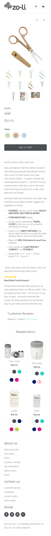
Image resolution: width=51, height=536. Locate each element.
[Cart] (43, 6)
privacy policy (11, 496)
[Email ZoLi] (23, 514)
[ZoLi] (15, 8)
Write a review (31, 319)
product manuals (12, 462)
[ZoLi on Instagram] (17, 514)
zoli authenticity (11, 466)
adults (7, 108)
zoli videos (9, 454)
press (6, 475)
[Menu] (36, 6)
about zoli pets (11, 449)
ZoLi (14, 524)
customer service (12, 488)
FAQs (6, 458)
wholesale (9, 492)
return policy (10, 470)
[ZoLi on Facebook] (6, 514)
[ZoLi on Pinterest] (12, 514)
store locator (10, 500)
